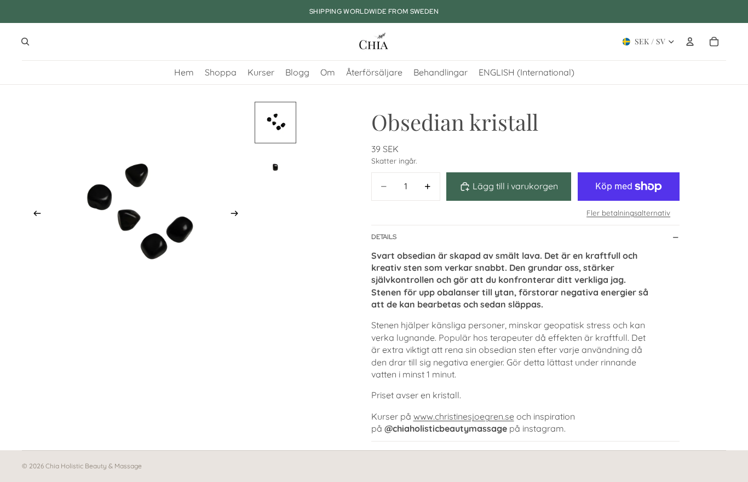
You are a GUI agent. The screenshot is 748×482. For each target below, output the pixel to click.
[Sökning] (25, 42)
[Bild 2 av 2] (275, 166)
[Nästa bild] (238, 215)
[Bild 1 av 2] (275, 122)
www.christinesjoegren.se (463, 416)
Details (383, 237)
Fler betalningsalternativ (628, 212)
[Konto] (690, 42)
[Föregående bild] (34, 215)
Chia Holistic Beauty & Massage (93, 466)
